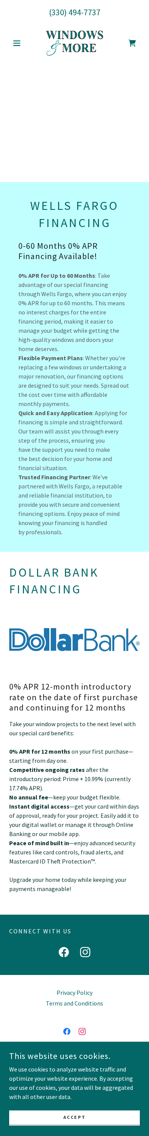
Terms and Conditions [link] (74, 1003)
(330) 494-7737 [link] (74, 12)
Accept (74, 1117)
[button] (19, 43)
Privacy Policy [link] (74, 992)
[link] (74, 43)
